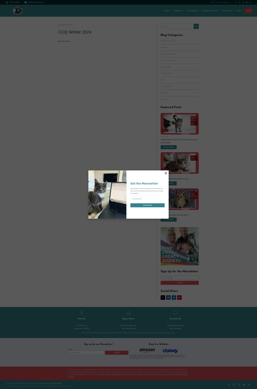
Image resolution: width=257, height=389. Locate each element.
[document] (128, 194)
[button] (166, 173)
